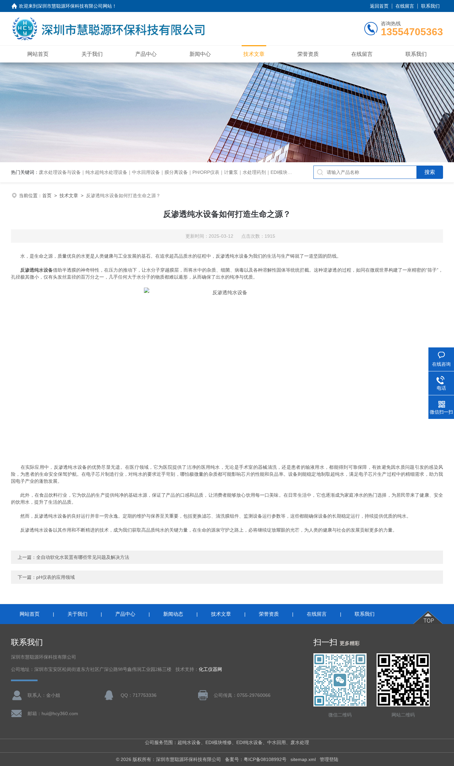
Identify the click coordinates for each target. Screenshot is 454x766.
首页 (47, 195)
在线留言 (405, 6)
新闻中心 (200, 54)
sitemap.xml (303, 759)
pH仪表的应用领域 (55, 577)
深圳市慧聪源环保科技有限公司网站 (75, 6)
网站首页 (38, 54)
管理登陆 (329, 759)
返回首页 (379, 6)
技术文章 (254, 54)
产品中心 (146, 54)
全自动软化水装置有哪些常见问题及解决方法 (82, 557)
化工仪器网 (210, 669)
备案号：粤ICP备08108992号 (255, 759)
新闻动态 (173, 614)
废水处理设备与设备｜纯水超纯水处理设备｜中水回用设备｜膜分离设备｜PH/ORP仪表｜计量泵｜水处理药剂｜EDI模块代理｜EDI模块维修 (183, 172)
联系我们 (430, 6)
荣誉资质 (308, 54)
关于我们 (92, 54)
